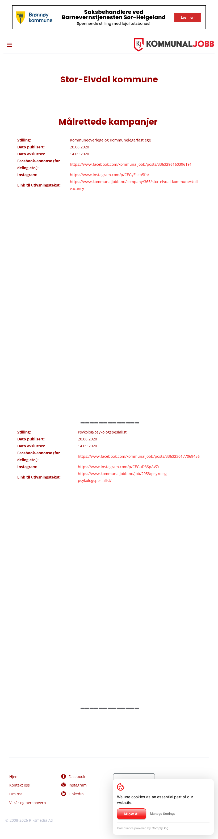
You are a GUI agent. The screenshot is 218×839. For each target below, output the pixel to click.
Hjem (14, 776)
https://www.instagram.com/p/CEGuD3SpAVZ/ (118, 466)
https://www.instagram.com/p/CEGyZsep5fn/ (109, 174)
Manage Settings (162, 814)
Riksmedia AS (41, 820)
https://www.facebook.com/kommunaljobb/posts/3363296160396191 (131, 164)
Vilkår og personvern (27, 802)
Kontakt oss (19, 785)
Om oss (16, 793)
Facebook (77, 776)
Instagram (78, 785)
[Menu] (9, 45)
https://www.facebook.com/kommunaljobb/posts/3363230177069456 (139, 456)
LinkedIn (76, 793)
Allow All (131, 814)
